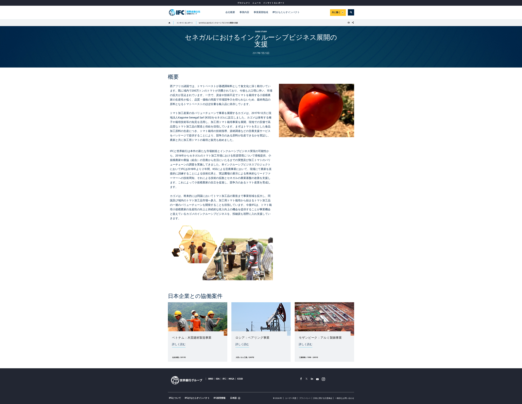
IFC (224, 379)
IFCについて (175, 398)
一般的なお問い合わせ (344, 398)
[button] (351, 12)
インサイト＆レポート (274, 3)
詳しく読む (179, 344)
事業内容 (244, 12)
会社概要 (230, 12)
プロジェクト (243, 3)
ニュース (256, 3)
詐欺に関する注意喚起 (322, 398)
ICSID (240, 379)
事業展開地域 (261, 12)
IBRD (210, 379)
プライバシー (305, 398)
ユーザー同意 (290, 398)
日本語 (233, 398)
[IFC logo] (184, 12)
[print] (348, 23)
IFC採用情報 (220, 398)
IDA (218, 379)
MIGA (231, 379)
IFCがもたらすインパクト (286, 12)
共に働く (336, 12)
